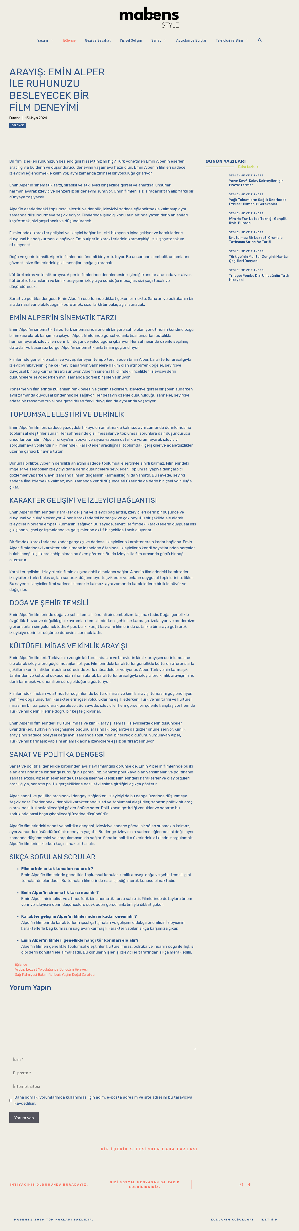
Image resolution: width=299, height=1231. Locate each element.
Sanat (156, 40)
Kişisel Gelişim (131, 40)
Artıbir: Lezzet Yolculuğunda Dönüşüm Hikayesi (51, 969)
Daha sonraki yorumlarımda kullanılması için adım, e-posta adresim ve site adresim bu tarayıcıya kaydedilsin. (103, 1100)
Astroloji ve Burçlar (191, 40)
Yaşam (42, 40)
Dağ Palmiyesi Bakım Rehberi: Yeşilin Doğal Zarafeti (55, 974)
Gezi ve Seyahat (98, 40)
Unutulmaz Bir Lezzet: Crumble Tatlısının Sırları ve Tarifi (256, 240)
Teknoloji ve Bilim (229, 40)
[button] (259, 40)
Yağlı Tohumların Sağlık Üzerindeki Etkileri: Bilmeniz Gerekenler (258, 202)
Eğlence (69, 40)
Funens (14, 118)
